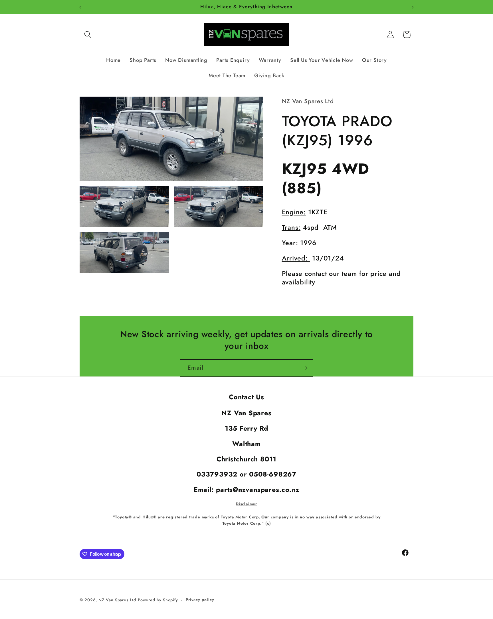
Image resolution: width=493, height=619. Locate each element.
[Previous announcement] (80, 7)
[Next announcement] (413, 7)
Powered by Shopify (158, 599)
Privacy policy (200, 599)
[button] (88, 34)
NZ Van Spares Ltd (117, 599)
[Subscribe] (305, 368)
